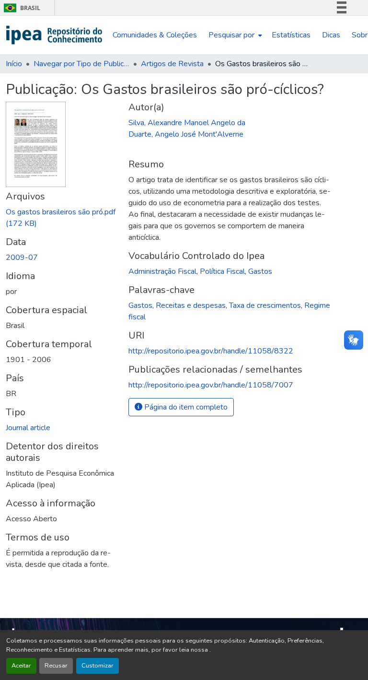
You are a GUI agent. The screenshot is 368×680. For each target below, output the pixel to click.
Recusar (56, 665)
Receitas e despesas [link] (191, 305)
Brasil (20, 8)
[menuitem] (234, 35)
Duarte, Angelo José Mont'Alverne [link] (185, 134)
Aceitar (21, 665)
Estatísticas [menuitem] (291, 35)
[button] (54, 35)
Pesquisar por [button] (231, 35)
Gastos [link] (260, 271)
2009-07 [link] (22, 257)
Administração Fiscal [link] (162, 271)
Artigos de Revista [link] (172, 64)
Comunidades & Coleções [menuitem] (155, 35)
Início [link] (14, 64)
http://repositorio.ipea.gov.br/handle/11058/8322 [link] (210, 351)
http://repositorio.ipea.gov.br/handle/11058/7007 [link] (210, 385)
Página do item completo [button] (185, 407)
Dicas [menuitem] (331, 35)
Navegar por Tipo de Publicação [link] (81, 64)
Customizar (97, 665)
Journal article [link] (28, 427)
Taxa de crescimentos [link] (265, 305)
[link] (61, 217)
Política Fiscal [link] (222, 271)
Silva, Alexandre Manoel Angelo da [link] (186, 122)
